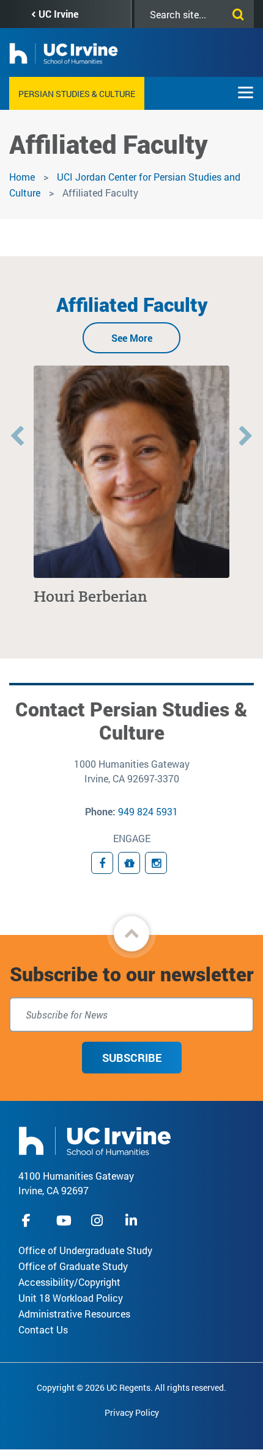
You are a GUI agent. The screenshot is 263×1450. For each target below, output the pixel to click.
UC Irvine (58, 13)
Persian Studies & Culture (76, 93)
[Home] (94, 1139)
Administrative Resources (74, 1313)
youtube (64, 1220)
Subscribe (131, 1057)
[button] (131, 933)
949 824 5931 (148, 811)
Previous (17, 437)
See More (131, 337)
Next (246, 437)
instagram (98, 1220)
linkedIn (132, 1220)
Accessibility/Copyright (69, 1281)
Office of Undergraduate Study (85, 1250)
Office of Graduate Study (73, 1266)
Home (22, 176)
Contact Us (43, 1329)
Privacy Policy (132, 1412)
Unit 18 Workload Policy (70, 1297)
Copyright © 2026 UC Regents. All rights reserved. (131, 1387)
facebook (29, 1220)
